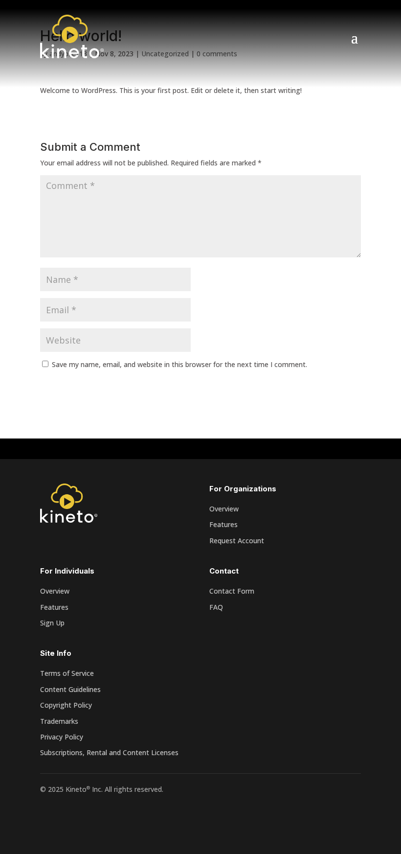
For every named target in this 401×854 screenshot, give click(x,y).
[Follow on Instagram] (87, 818)
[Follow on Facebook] (48, 818)
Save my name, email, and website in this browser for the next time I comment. (179, 364)
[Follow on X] (67, 818)
